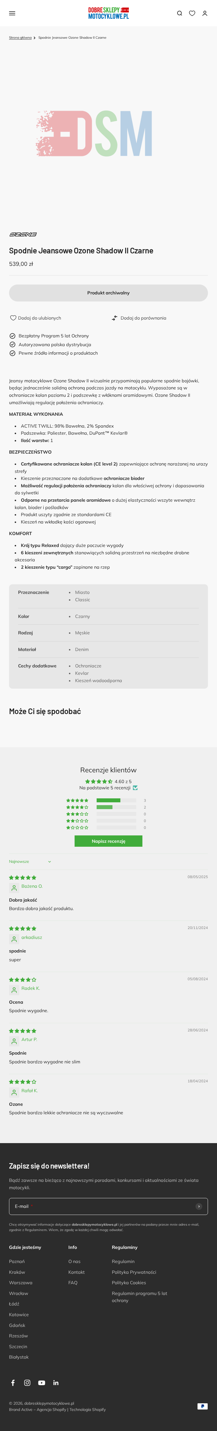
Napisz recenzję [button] (108, 841)
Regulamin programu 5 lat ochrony (139, 1296)
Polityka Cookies (129, 1282)
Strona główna (20, 37)
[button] (77, 800)
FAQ (72, 1282)
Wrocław (18, 1293)
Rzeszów (18, 1336)
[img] (22, 877)
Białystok (19, 1357)
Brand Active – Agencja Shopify (37, 1409)
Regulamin (123, 1261)
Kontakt (76, 1272)
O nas (74, 1261)
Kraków (17, 1272)
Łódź (14, 1304)
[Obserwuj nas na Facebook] (13, 1383)
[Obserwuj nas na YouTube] (41, 1383)
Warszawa (20, 1282)
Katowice (19, 1314)
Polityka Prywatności (134, 1272)
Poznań (17, 1261)
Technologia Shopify (88, 1409)
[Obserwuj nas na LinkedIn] (56, 1383)
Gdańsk (17, 1325)
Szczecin (18, 1346)
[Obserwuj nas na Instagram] (27, 1383)
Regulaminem (36, 1230)
